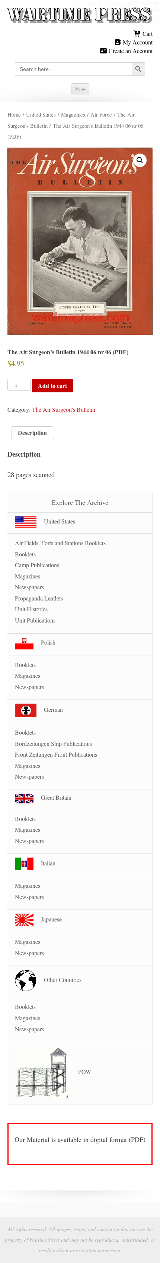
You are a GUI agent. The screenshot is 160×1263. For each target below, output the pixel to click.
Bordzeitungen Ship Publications (53, 743)
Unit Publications (35, 620)
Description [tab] (32, 432)
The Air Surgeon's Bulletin (63, 409)
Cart (147, 33)
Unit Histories (31, 609)
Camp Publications (37, 565)
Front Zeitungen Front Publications (56, 754)
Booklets (25, 554)
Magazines (73, 114)
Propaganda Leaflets (39, 598)
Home (14, 114)
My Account (137, 42)
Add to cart (52, 385)
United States (41, 114)
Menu (80, 89)
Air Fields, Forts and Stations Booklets (60, 543)
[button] (140, 160)
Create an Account (130, 51)
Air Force (101, 114)
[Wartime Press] (80, 15)
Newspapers (29, 587)
